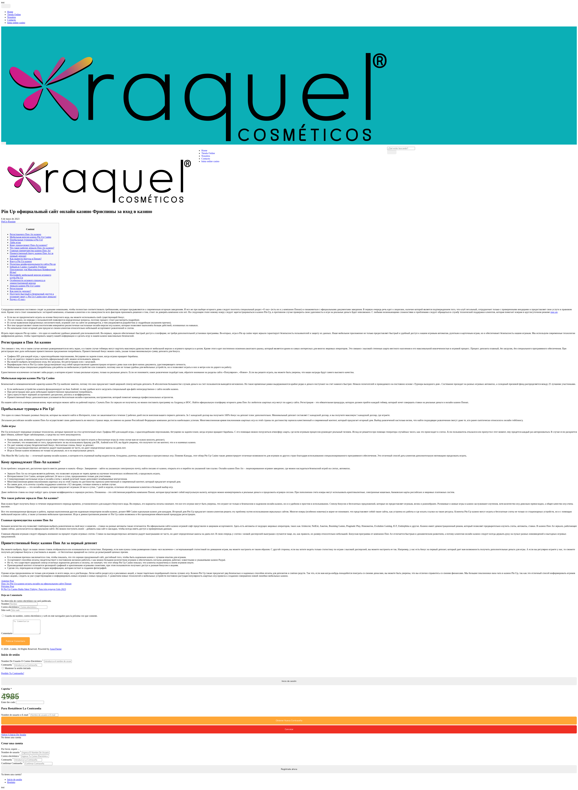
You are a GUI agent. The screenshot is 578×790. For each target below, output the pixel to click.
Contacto (11, 20)
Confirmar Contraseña (11, 763)
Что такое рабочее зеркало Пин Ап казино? (32, 248)
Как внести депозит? (20, 291)
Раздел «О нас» (17, 299)
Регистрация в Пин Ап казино (25, 234)
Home (10, 12)
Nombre (5, 604)
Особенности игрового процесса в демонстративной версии (27, 281)
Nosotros (11, 17)
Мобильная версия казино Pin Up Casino (30, 237)
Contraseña (6, 665)
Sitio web (5, 610)
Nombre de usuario (10, 752)
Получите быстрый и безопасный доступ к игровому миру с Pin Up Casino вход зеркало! (33, 295)
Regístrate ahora (289, 769)
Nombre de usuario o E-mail (14, 715)
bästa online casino (16, 22)
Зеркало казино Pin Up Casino (25, 285)
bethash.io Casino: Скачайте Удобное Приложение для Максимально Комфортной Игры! (33, 270)
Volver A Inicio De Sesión (13, 734)
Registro (11, 782)
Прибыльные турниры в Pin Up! (26, 239)
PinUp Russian (8, 221)
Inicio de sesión (14, 779)
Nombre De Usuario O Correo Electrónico (21, 661)
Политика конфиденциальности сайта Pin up (33, 264)
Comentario (6, 633)
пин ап (554, 312)
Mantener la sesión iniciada (17, 668)
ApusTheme (56, 649)
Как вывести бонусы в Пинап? (26, 258)
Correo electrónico (10, 607)
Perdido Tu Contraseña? (12, 673)
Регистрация (16, 288)
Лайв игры (15, 242)
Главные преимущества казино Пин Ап (30, 250)
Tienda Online (14, 14)
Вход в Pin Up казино (21, 261)
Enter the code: (8, 702)
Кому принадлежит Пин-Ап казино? (28, 245)
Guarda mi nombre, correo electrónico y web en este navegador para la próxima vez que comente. (51, 616)
